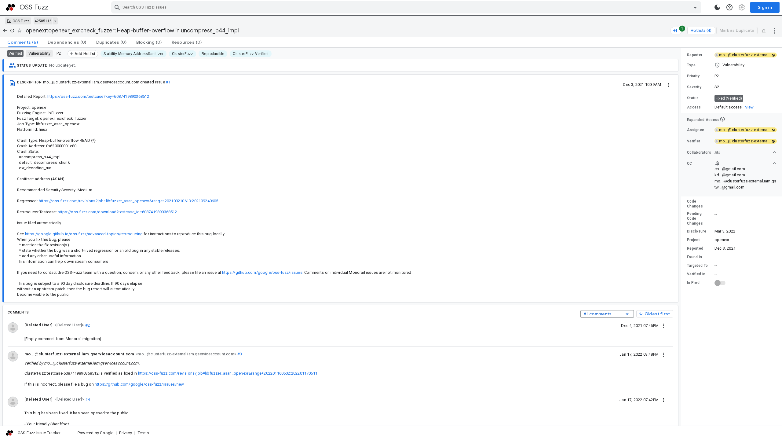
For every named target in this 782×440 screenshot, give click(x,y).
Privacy (125, 433)
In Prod (693, 282)
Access (694, 107)
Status (693, 98)
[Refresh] (12, 30)
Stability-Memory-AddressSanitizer (133, 54)
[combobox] (407, 7)
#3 (239, 354)
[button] (68, 325)
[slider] (682, 237)
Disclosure (696, 231)
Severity (694, 87)
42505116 (43, 21)
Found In (694, 257)
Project (693, 240)
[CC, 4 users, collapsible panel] (745, 163)
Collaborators (699, 152)
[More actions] (775, 30)
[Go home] (5, 30)
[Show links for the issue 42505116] (55, 21)
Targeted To (697, 265)
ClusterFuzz (182, 54)
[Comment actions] (663, 325)
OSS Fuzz (21, 21)
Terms (143, 433)
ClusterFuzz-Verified (251, 54)
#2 (87, 325)
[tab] (22, 42)
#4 (87, 399)
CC (689, 163)
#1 (168, 82)
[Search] (117, 7)
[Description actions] (668, 84)
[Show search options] (695, 7)
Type (691, 65)
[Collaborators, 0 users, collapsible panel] (745, 152)
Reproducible (213, 54)
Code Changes (695, 203)
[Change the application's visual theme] (717, 7)
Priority (693, 76)
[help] (729, 7)
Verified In (696, 274)
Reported (695, 248)
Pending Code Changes (695, 218)
